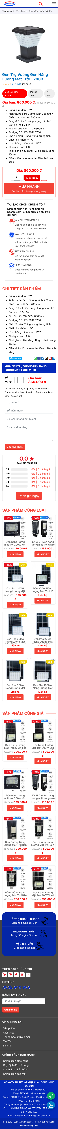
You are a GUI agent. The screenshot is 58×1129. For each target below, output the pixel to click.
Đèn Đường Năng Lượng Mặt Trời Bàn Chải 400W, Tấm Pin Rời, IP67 (15, 844)
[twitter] (16, 974)
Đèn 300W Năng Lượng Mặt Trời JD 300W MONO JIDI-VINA (43, 590)
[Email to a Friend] (46, 358)
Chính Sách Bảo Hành (15, 1069)
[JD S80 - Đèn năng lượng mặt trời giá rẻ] (43, 527)
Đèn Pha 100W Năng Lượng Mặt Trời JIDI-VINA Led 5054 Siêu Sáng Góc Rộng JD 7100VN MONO (15, 590)
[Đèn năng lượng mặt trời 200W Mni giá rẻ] (15, 527)
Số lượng (8, 379)
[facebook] (4, 974)
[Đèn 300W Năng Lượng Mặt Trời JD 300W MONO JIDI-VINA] (43, 574)
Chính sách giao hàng (15, 1060)
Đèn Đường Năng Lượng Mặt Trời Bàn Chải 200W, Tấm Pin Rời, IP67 (15, 894)
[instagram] (22, 974)
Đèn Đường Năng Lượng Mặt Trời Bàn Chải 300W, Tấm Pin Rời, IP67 (42, 844)
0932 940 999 (16, 987)
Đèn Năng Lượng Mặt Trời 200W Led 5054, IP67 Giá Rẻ (15, 747)
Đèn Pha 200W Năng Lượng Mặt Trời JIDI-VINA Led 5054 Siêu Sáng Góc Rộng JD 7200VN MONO (42, 640)
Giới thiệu (8, 1032)
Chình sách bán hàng (18, 1054)
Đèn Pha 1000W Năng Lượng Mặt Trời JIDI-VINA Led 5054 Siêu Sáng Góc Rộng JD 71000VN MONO (42, 687)
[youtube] (10, 974)
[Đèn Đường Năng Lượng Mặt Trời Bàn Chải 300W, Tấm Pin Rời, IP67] (43, 827)
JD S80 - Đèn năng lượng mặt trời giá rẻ (43, 543)
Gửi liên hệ (10, 1009)
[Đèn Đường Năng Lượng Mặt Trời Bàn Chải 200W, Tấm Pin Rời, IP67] (15, 878)
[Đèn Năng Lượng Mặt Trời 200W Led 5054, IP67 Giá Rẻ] (15, 730)
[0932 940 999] (51, 1096)
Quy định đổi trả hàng (16, 1065)
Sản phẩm (9, 1028)
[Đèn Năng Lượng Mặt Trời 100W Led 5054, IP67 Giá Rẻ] (43, 878)
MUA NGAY (15, 554)
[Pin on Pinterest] (50, 358)
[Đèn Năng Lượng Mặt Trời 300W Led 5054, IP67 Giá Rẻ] (43, 730)
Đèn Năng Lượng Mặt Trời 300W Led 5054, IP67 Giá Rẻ (43, 747)
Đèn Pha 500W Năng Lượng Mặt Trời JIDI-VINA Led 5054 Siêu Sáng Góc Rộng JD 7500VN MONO (15, 687)
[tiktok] (28, 975)
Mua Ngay (32, 177)
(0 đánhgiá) (16, 84)
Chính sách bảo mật (14, 1073)
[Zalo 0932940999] (51, 1105)
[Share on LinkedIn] (54, 358)
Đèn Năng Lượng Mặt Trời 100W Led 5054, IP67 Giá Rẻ (43, 894)
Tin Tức (7, 1041)
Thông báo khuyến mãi (16, 1036)
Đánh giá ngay (29, 496)
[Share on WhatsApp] (35, 358)
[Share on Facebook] (39, 358)
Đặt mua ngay (15, 446)
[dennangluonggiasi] (9, 3)
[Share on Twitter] (43, 358)
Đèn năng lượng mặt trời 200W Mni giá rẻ (15, 543)
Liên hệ (7, 1045)
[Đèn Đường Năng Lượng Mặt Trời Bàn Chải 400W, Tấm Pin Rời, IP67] (15, 827)
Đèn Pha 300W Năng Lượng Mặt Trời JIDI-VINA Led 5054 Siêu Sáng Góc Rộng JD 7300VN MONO (15, 640)
